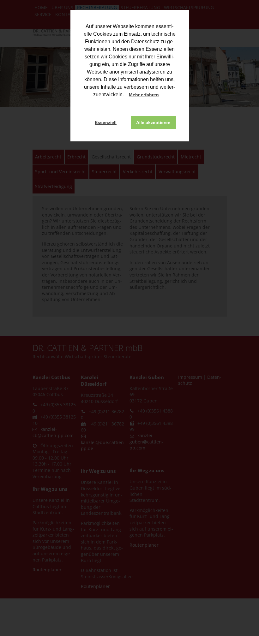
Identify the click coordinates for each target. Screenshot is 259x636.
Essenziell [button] (106, 122)
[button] (165, 95)
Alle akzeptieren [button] (153, 122)
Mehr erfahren (144, 94)
